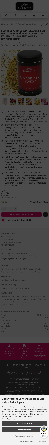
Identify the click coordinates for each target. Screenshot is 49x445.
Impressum (42, 441)
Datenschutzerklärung (26, 441)
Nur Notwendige (24, 430)
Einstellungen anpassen (25, 436)
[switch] (44, 436)
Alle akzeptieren (24, 423)
